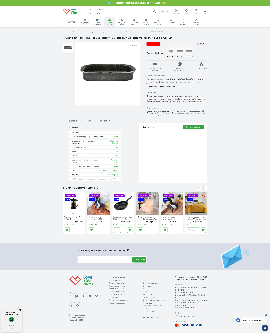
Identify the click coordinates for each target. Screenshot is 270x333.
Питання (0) (105, 121)
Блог (145, 277)
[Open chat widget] (265, 328)
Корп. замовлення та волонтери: (191, 300)
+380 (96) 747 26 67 (184, 293)
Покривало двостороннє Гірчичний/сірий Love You (196, 218)
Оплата (146, 292)
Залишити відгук (193, 127)
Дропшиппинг (149, 286)
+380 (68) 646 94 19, (185, 303)
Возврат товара (196, 101)
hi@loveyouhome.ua (184, 316)
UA (167, 11)
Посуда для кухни (79, 32)
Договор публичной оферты (155, 300)
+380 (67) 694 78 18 (184, 308)
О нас (145, 280)
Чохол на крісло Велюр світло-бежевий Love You (147, 218)
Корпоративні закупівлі (153, 317)
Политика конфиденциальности (152, 304)
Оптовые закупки (150, 283)
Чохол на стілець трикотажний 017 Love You (170, 218)
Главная (65, 32)
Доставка (147, 289)
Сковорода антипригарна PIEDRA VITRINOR (122, 218)
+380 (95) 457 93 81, (184, 305)
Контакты (147, 294)
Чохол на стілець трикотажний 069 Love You (97, 218)
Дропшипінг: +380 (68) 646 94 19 (190, 296)
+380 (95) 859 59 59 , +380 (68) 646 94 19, (190, 289)
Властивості (75, 121)
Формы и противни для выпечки (101, 32)
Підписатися (139, 259)
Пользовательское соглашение (151, 310)
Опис (89, 121)
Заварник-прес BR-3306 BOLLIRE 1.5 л (73, 218)
